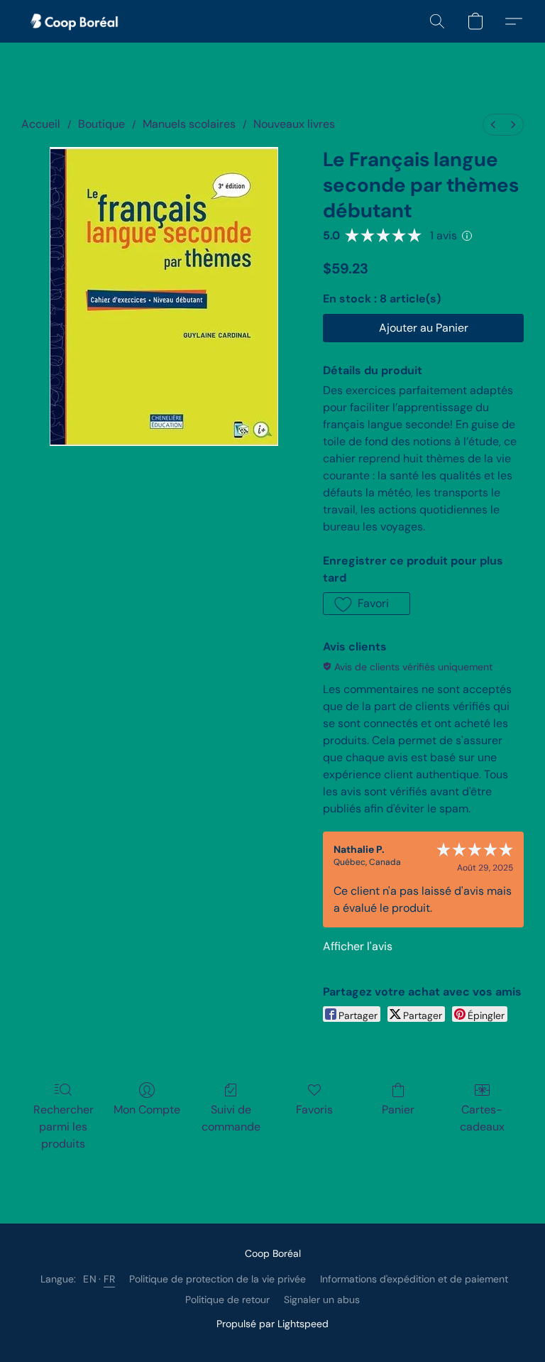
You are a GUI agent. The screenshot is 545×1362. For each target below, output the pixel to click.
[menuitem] (493, 124)
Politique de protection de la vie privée (217, 1279)
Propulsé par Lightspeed (272, 1323)
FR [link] (109, 1279)
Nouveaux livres (294, 123)
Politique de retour (227, 1299)
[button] (75, 21)
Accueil (40, 123)
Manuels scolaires (189, 123)
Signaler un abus (322, 1299)
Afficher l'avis (357, 946)
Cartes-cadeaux (482, 1118)
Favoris (314, 1109)
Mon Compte (147, 1109)
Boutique (101, 123)
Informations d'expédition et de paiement (414, 1279)
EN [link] (90, 1279)
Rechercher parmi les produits (63, 1126)
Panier (398, 1109)
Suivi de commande (231, 1118)
